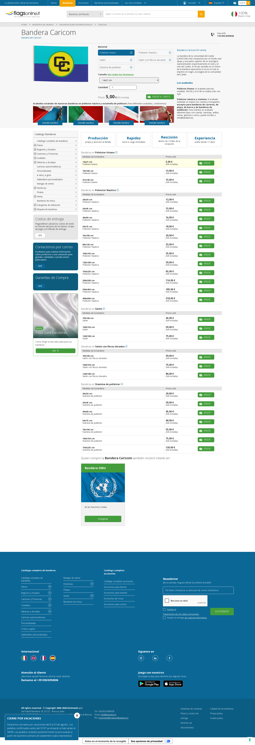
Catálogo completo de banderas (52, 141)
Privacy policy (216, 713)
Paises (24, 586)
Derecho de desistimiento (187, 725)
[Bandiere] (24, 658)
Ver (40, 235)
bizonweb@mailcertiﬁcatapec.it (113, 717)
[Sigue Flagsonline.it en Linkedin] (155, 658)
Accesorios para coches (115, 604)
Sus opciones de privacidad (146, 741)
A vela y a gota (44, 175)
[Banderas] (53, 658)
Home (54, 2)
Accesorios (83, 2)
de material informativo (195, 617)
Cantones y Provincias (31, 599)
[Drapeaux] (43, 658)
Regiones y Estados (30, 592)
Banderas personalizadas (106, 2)
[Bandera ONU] (103, 487)
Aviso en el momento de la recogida (105, 741)
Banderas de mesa (46, 200)
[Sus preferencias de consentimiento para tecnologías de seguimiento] (250, 740)
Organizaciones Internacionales (76, 24)
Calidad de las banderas (221, 708)
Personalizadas (44, 170)
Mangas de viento (45, 183)
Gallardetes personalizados (50, 179)
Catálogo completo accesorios (114, 572)
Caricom (102, 24)
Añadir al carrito (161, 96)
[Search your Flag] (201, 14)
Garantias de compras (191, 708)
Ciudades (25, 605)
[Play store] (149, 683)
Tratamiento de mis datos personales (181, 614)
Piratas (40, 192)
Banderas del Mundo (43, 24)
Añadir (207, 163)
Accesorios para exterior (115, 592)
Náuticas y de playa (30, 611)
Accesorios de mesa (113, 598)
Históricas (68, 584)
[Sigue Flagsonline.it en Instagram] (141, 658)
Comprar (103, 518)
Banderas (68, 2)
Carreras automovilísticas (49, 166)
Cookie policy (216, 718)
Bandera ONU (95, 468)
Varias (66, 595)
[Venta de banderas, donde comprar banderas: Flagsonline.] (22, 14)
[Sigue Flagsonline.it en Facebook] (170, 658)
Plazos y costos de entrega (189, 716)
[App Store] (173, 683)
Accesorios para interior (115, 587)
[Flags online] (34, 658)
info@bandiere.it (108, 714)
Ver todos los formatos (120, 74)
